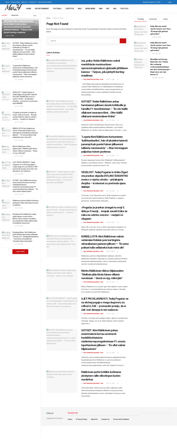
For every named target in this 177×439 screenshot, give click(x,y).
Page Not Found (58, 18)
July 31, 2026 (110, 79)
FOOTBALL (57, 9)
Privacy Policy (15, 2)
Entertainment (42, 9)
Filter (34, 15)
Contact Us (32, 2)
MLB (80, 9)
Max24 (12, 8)
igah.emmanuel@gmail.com (93, 79)
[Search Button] (123, 40)
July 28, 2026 (110, 222)
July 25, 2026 (110, 383)
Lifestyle (70, 9)
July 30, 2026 (110, 155)
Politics (124, 9)
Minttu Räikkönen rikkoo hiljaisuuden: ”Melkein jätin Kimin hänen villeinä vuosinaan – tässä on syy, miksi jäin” (102, 274)
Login (170, 2)
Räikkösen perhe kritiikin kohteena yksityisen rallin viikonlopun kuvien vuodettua (26, 203)
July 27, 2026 (110, 282)
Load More (20, 251)
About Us (24, 2)
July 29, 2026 (110, 191)
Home (7, 2)
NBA (100, 9)
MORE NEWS (90, 9)
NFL (107, 9)
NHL (115, 9)
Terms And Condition (45, 2)
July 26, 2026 (110, 313)
